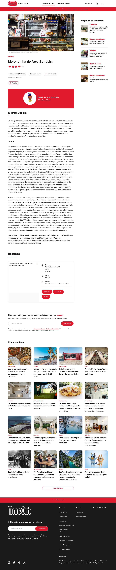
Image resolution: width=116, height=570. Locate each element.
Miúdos (63, 9)
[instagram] (9, 562)
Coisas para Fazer (20, 9)
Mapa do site (62, 556)
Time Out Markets (63, 4)
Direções (47, 292)
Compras (46, 9)
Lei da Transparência (65, 545)
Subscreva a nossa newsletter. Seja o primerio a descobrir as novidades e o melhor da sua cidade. (37, 318)
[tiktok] (14, 562)
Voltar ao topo (60, 500)
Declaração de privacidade (63, 531)
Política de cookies (64, 536)
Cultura (39, 9)
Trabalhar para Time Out (66, 525)
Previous (11, 32)
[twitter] (24, 562)
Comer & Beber (31, 9)
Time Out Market (83, 9)
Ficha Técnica (63, 512)
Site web (58, 292)
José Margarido (53, 97)
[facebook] (19, 562)
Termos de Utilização (39, 329)
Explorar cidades (48, 4)
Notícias (11, 9)
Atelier (75, 9)
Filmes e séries (55, 9)
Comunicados (63, 517)
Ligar (45, 297)
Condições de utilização (66, 541)
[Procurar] (97, 4)
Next (71, 32)
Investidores (62, 521)
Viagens (69, 9)
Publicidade (79, 512)
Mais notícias (58, 488)
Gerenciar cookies (64, 549)
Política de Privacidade (52, 329)
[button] (37, 263)
